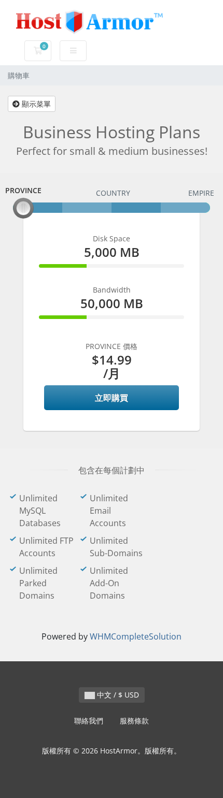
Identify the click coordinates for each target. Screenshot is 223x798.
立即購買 (111, 397)
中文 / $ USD (117, 695)
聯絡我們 (88, 721)
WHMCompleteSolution (136, 636)
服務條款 (134, 721)
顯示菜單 (35, 104)
